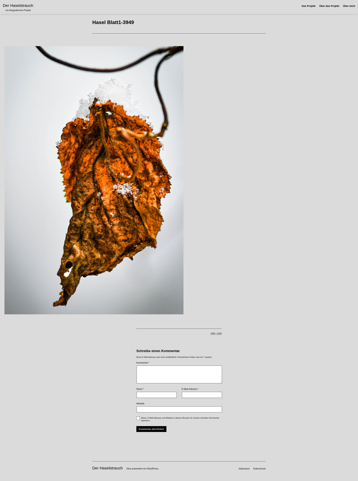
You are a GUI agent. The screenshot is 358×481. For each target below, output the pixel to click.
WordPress (152, 468)
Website (140, 403)
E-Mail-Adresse (190, 389)
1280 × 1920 (216, 333)
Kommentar (142, 362)
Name (140, 389)
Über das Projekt (329, 6)
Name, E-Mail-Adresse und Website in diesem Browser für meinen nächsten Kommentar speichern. (180, 419)
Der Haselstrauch (18, 5)
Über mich (349, 6)
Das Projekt (308, 6)
